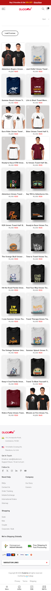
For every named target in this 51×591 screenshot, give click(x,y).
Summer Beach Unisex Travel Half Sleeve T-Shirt (22, 100)
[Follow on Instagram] (12, 470)
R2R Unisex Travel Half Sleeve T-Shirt (17, 225)
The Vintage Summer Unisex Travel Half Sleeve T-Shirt (24, 350)
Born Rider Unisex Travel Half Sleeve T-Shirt (20, 131)
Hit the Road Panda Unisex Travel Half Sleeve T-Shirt (24, 288)
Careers (28, 487)
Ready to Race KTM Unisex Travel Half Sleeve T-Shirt (24, 163)
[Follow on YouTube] (25, 470)
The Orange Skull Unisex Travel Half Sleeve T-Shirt (23, 257)
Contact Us (6, 487)
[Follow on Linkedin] (16, 470)
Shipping (33, 581)
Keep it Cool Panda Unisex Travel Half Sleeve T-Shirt (24, 382)
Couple (4, 525)
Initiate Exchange (8, 495)
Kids (3, 521)
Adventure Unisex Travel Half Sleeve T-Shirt (20, 194)
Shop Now (38, 2)
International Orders (9, 499)
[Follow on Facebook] (3, 470)
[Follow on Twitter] (7, 470)
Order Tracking (7, 491)
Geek (4, 517)
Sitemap (5, 503)
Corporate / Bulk (8, 529)
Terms (25, 581)
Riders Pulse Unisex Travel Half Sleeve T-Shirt (21, 413)
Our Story (29, 483)
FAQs (4, 483)
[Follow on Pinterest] (21, 470)
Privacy (17, 581)
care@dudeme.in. (15, 459)
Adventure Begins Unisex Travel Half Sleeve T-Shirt (23, 69)
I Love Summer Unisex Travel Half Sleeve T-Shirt (22, 319)
